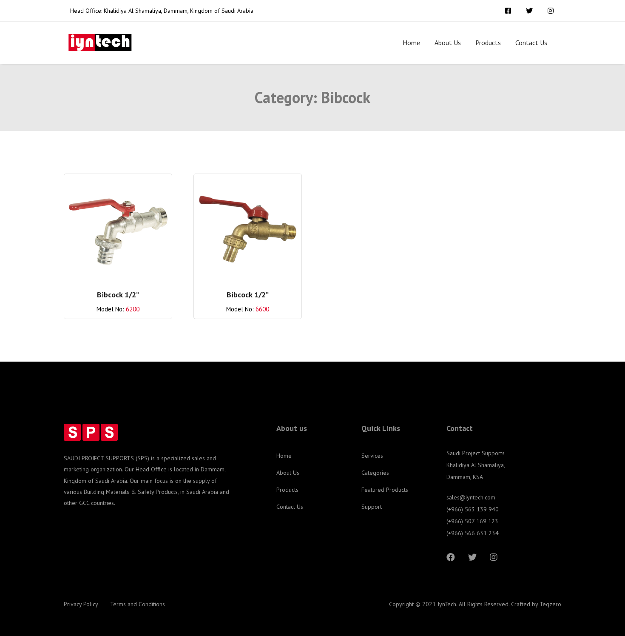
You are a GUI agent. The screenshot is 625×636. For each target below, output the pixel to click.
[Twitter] (472, 557)
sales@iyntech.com (470, 497)
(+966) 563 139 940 (472, 509)
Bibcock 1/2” (118, 294)
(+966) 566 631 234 (472, 533)
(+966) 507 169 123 (472, 521)
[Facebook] (450, 557)
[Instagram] (493, 557)
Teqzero (550, 604)
